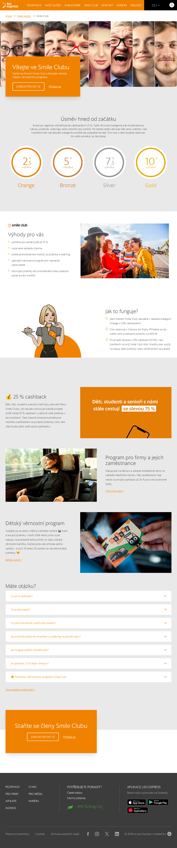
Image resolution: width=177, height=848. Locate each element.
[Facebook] (88, 834)
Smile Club (91, 5)
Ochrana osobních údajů (65, 834)
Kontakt (107, 5)
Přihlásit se (55, 86)
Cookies (40, 834)
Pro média (35, 794)
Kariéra (122, 5)
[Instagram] (97, 834)
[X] (107, 834)
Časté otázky (74, 792)
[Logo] (10, 5)
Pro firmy (12, 794)
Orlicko (136, 5)
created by (159, 834)
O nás (33, 786)
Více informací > (114, 491)
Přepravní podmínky (17, 834)
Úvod (9, 16)
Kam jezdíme (73, 5)
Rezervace (34, 5)
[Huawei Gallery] (137, 810)
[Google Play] (158, 802)
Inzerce (11, 808)
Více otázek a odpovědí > (20, 689)
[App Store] (136, 802)
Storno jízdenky (76, 798)
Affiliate (11, 801)
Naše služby (53, 5)
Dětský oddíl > (14, 559)
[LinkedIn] (117, 834)
